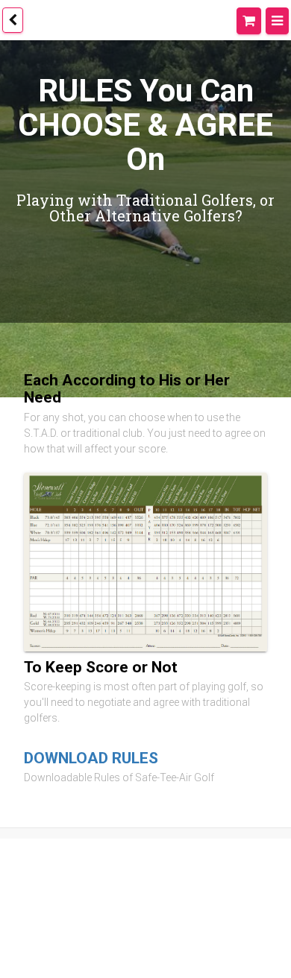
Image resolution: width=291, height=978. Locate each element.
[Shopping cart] (252, 18)
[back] (12, 20)
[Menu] (278, 18)
